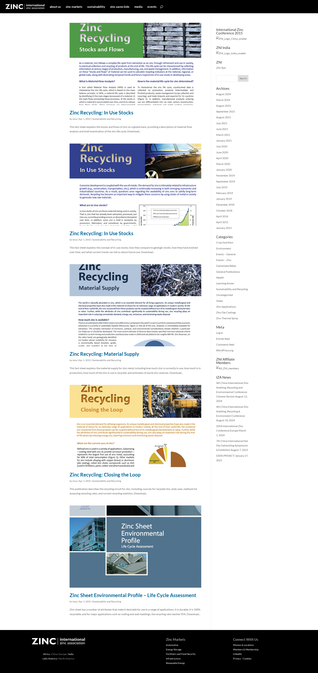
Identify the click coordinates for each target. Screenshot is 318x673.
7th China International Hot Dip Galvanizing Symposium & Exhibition (232, 445)
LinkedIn (237, 653)
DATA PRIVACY (225, 455)
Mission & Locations (243, 645)
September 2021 (225, 111)
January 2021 (224, 140)
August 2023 (223, 105)
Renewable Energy (175, 663)
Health (220, 277)
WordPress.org (224, 350)
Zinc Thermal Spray (227, 318)
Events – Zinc (223, 259)
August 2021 (223, 117)
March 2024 (223, 99)
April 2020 (222, 158)
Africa (46, 654)
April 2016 (222, 216)
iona (75, 118)
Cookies (247, 658)
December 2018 (225, 204)
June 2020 (222, 152)
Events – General (226, 254)
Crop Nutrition (224, 242)
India (70, 654)
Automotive (172, 645)
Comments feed (225, 344)
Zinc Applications (226, 306)
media (138, 6)
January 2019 (224, 198)
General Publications (228, 271)
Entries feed (223, 338)
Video (219, 300)
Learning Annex (225, 283)
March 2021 (223, 134)
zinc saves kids (119, 6)
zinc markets (74, 6)
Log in (219, 332)
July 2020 (221, 146)
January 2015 (224, 227)
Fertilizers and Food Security (180, 653)
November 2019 (225, 175)
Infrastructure (173, 658)
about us (55, 6)
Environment (223, 248)
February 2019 (224, 193)
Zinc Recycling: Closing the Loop (105, 475)
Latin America (50, 658)
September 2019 (225, 181)
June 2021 (222, 128)
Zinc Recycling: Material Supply (104, 354)
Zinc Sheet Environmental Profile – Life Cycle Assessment (133, 595)
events (152, 6)
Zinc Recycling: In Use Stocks (101, 112)
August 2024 (223, 94)
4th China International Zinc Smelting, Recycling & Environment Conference (232, 411)
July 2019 (221, 187)
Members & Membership (246, 649)
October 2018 (224, 210)
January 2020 (224, 169)
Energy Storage (173, 649)
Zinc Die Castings (226, 312)
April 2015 (222, 222)
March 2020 (223, 163)
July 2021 (221, 123)
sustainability (96, 6)
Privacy (237, 658)
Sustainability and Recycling (106, 118)
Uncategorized (224, 294)
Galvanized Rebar (226, 265)
